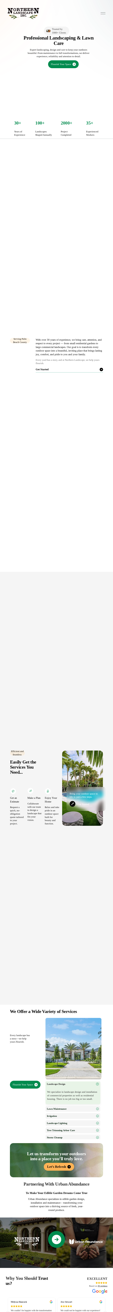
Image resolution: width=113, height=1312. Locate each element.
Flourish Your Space (61, 64)
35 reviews (102, 1286)
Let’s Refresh (56, 1166)
